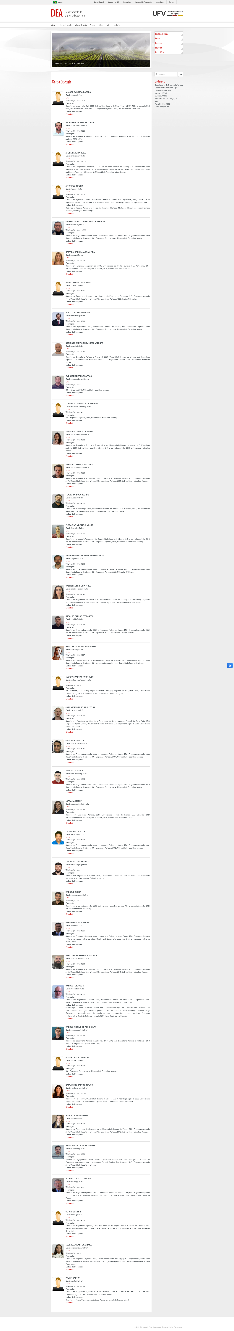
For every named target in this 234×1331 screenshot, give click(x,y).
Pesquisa (158, 43)
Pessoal (93, 25)
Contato (116, 25)
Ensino (157, 38)
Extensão (158, 47)
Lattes (68, 97)
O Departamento (65, 25)
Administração (81, 25)
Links (108, 25)
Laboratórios (160, 52)
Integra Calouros (161, 34)
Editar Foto (70, 114)
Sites (101, 25)
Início (53, 25)
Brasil (60, 2)
